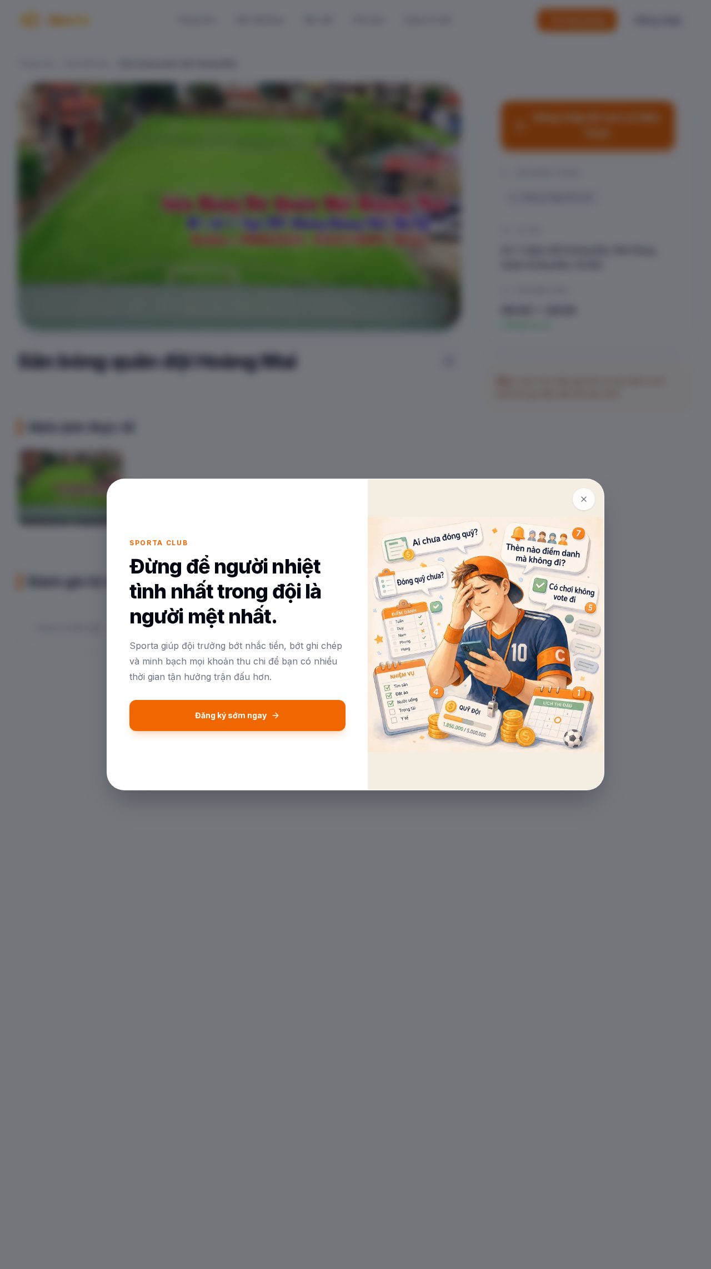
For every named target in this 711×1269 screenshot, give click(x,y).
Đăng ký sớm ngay (231, 715)
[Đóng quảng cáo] (584, 499)
